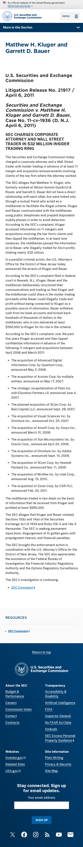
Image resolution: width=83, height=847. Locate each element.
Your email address (41, 797)
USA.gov (11, 771)
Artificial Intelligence (60, 703)
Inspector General (58, 716)
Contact (11, 716)
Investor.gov (14, 758)
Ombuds (51, 729)
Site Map (51, 771)
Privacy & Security (58, 764)
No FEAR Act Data (58, 722)
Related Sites (15, 764)
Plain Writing (54, 758)
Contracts (12, 722)
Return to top (41, 652)
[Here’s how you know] (41, 4)
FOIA (48, 709)
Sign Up (42, 820)
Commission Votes (18, 709)
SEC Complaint (22, 587)
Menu (66, 16)
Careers (11, 703)
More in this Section (17, 27)
